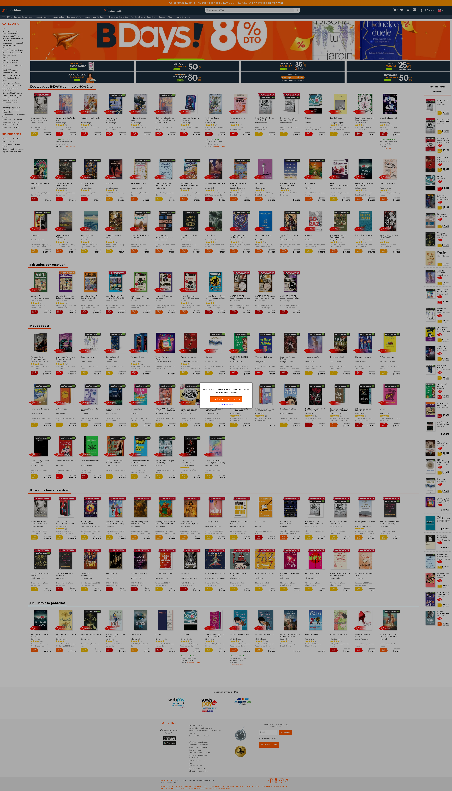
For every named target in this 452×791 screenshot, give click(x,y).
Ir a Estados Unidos (226, 399)
